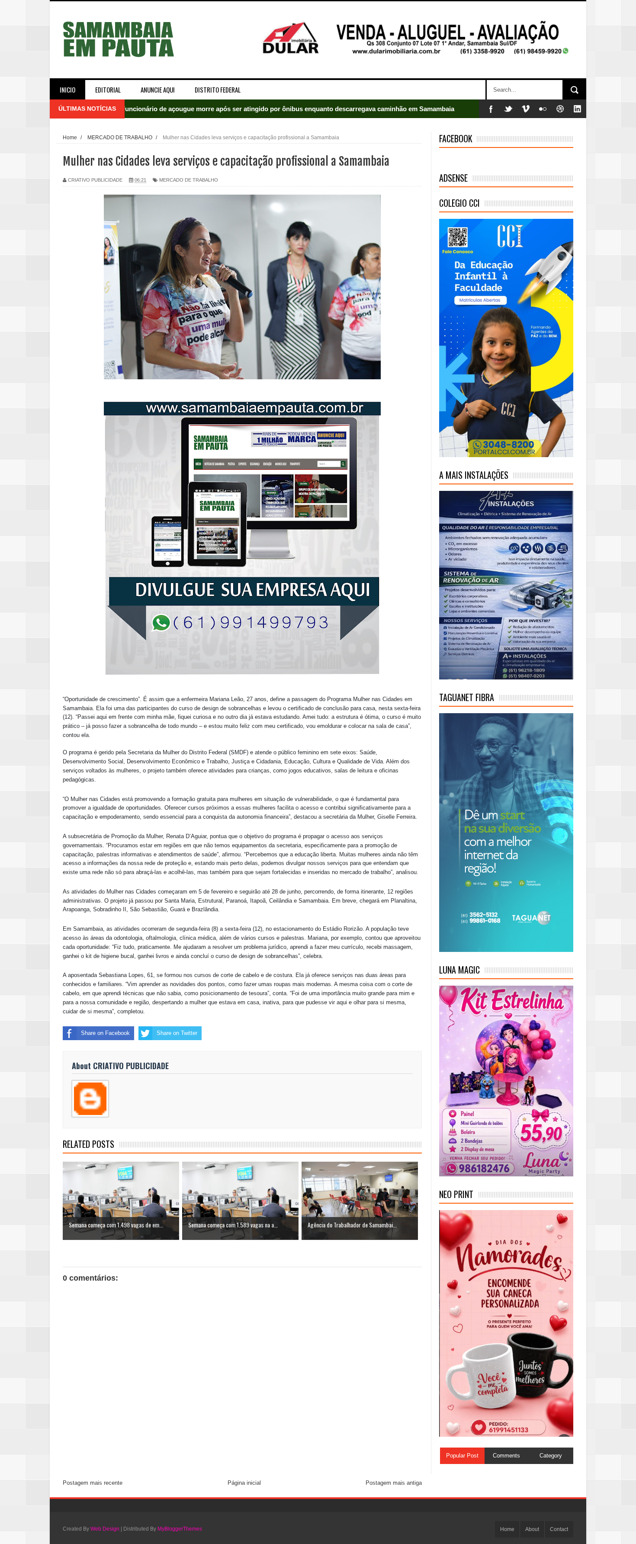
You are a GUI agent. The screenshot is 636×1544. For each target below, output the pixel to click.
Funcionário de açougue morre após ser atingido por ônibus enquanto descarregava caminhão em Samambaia (287, 108)
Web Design (104, 1529)
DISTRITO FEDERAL (218, 89)
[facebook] (491, 108)
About (532, 1529)
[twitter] (508, 108)
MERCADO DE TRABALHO (188, 180)
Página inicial (244, 1483)
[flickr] (543, 108)
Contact (559, 1529)
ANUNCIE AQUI (158, 89)
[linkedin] (577, 108)
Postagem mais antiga (394, 1483)
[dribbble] (560, 108)
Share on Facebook (105, 1033)
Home (507, 1529)
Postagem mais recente (92, 1483)
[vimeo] (525, 108)
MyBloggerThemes (179, 1529)
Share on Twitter (177, 1033)
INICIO (67, 89)
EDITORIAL (108, 89)
